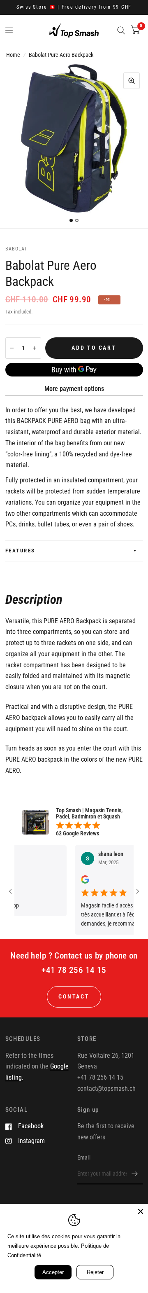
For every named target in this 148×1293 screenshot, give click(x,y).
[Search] (121, 30)
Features (20, 550)
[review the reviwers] (78, 881)
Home (13, 54)
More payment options (74, 389)
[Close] (140, 1211)
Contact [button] (73, 996)
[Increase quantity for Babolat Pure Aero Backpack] (34, 348)
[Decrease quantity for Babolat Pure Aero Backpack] (12, 348)
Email (83, 1157)
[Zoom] (131, 80)
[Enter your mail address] (135, 1173)
